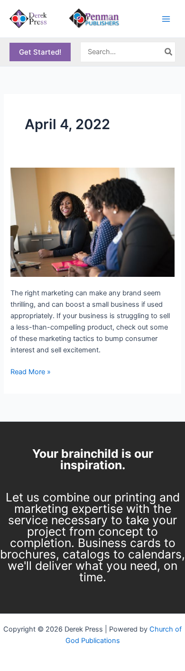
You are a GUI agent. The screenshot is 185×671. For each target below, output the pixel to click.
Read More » (30, 371)
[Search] (169, 52)
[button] (40, 52)
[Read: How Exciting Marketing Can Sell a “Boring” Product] (92, 221)
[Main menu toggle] (166, 18)
